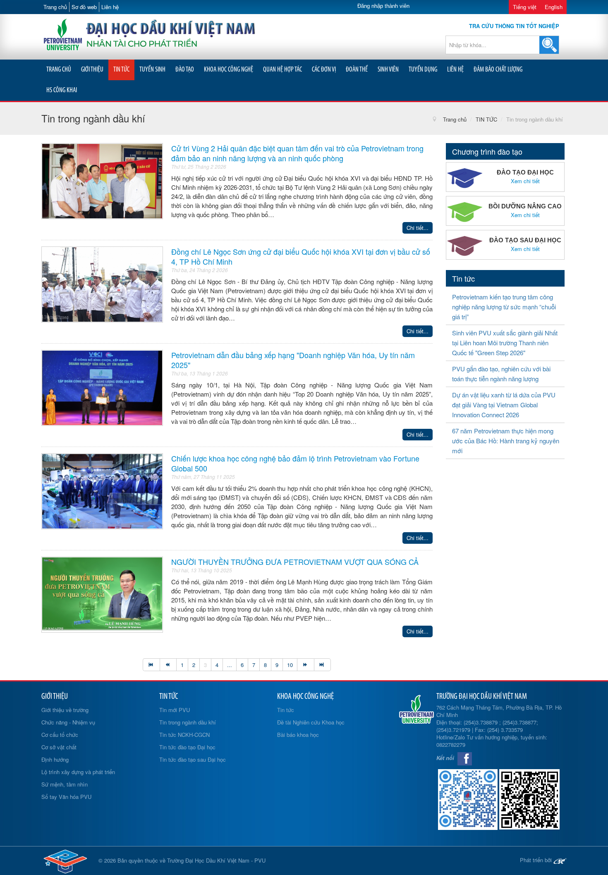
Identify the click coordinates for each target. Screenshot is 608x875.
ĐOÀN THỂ (357, 69)
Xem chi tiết (525, 181)
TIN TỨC (121, 69)
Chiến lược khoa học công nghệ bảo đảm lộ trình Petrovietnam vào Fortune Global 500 (295, 463)
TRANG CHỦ (58, 69)
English (554, 7)
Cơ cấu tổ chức (59, 735)
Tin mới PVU (174, 710)
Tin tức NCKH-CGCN (184, 735)
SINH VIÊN (388, 69)
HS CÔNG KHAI (61, 90)
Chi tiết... (417, 228)
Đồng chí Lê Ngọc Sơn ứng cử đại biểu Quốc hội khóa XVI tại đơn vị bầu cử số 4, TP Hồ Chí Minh (300, 256)
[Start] (151, 664)
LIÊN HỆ (455, 69)
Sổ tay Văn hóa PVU (66, 797)
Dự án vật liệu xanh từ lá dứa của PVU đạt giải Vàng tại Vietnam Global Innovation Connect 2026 (503, 404)
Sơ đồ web (84, 7)
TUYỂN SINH (152, 69)
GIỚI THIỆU (92, 69)
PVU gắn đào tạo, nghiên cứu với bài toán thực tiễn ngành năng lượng (501, 373)
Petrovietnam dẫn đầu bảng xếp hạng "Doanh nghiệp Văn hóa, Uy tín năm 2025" (293, 359)
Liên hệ (110, 7)
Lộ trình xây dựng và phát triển (78, 772)
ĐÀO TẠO (184, 69)
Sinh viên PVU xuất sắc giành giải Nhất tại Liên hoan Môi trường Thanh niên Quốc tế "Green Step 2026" (505, 342)
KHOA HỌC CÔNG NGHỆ (228, 69)
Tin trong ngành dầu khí (187, 722)
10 (290, 665)
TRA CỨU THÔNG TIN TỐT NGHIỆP (514, 26)
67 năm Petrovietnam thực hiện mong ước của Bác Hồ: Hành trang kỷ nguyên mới (505, 440)
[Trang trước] (168, 664)
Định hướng (55, 759)
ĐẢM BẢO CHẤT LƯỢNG (498, 69)
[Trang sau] (305, 664)
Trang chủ (55, 7)
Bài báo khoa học (298, 735)
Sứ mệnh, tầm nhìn (64, 784)
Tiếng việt (524, 7)
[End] (322, 664)
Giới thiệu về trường (65, 710)
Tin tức (285, 710)
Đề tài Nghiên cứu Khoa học (311, 722)
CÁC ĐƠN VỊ (324, 69)
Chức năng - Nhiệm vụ (68, 722)
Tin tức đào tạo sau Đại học (192, 759)
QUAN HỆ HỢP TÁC (282, 69)
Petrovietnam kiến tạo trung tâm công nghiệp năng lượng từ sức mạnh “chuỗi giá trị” (504, 306)
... (229, 665)
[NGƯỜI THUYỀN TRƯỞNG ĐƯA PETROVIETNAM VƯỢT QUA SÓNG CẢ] (102, 594)
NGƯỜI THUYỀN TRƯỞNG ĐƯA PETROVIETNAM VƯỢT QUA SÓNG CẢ (295, 561)
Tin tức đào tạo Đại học (187, 747)
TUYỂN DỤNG (423, 69)
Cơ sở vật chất (59, 747)
